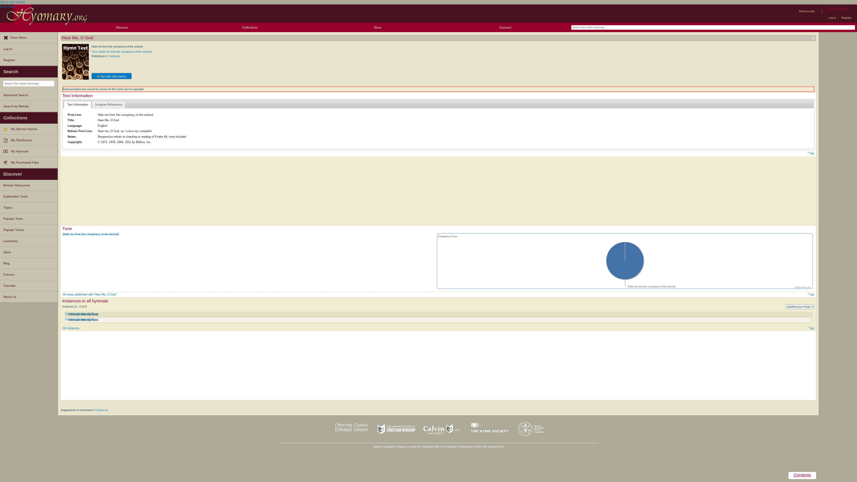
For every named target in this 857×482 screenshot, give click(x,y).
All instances (71, 328)
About (376, 446)
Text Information (77, 104)
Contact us (101, 410)
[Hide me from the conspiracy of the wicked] (91, 234)
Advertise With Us (433, 446)
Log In (7, 49)
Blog (6, 263)
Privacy (400, 446)
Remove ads (807, 11)
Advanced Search (15, 95)
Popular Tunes (13, 230)
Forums (8, 274)
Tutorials (9, 285)
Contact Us (413, 446)
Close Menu (18, 37)
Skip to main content (12, 2)
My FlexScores (21, 140)
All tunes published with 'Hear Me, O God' (89, 294)
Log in (832, 17)
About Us (9, 297)
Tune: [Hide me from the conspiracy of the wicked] (122, 51)
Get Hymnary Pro (493, 446)
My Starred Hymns (24, 129)
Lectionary (10, 241)
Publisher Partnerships (459, 446)
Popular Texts (13, 218)
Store (377, 27)
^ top (811, 153)
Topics (7, 207)
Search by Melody (16, 106)
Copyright (388, 446)
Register (846, 17)
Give (478, 446)
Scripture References (108, 104)
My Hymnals (19, 151)
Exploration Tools (15, 196)
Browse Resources (16, 185)
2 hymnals (113, 56)
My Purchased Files (25, 162)
